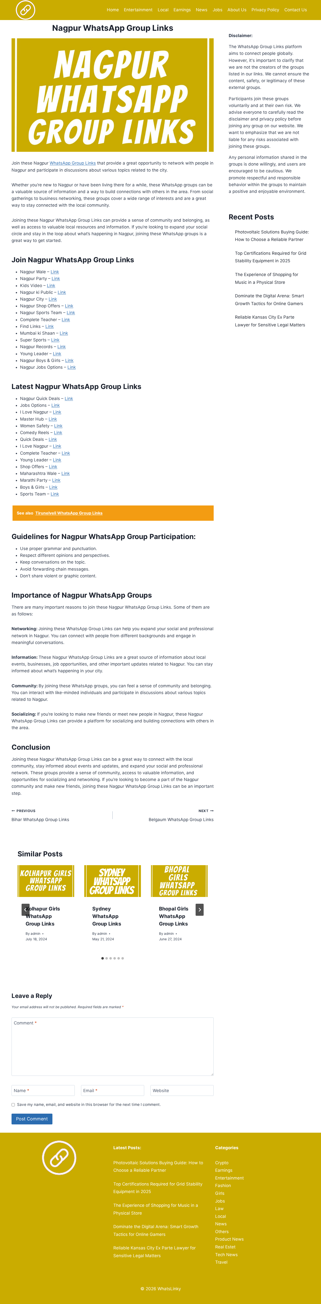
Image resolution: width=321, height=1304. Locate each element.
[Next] (200, 910)
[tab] (102, 958)
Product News (229, 1239)
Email (90, 1090)
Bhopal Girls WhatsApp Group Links (173, 916)
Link (55, 271)
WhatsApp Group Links (73, 163)
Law (219, 1208)
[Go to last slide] (26, 910)
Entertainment (138, 9)
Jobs (217, 9)
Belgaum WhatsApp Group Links (181, 815)
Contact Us (295, 9)
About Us (237, 9)
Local (163, 9)
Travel (221, 1262)
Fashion (223, 1185)
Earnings (182, 9)
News (201, 9)
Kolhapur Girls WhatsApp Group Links (43, 916)
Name (21, 1090)
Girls (219, 1193)
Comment (25, 1022)
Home (113, 9)
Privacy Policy (265, 9)
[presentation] (46, 881)
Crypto (221, 1162)
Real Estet (225, 1246)
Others (222, 1231)
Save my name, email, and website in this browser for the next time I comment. (89, 1104)
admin (35, 934)
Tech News (226, 1254)
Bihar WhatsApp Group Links (40, 815)
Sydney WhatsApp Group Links (106, 916)
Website (161, 1090)
